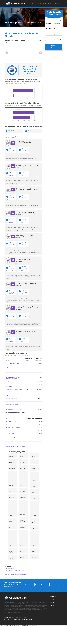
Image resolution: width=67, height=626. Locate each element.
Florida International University (24, 260)
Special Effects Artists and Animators (14, 409)
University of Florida (24, 235)
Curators (8, 374)
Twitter (52, 605)
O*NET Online (11, 572)
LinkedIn (52, 602)
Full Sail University (23, 142)
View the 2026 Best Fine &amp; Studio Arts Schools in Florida (30, 70)
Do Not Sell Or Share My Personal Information (14, 619)
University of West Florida (26, 331)
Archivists (8, 381)
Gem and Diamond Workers (12, 371)
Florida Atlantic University (26, 283)
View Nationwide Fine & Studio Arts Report (14, 564)
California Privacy (23, 617)
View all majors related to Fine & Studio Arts (15, 446)
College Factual (11, 568)
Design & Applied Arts (11, 421)
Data (10, 617)
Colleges (38, 3)
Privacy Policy (15, 617)
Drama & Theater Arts (11, 430)
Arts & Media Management (12, 437)
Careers (44, 3)
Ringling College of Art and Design (26, 308)
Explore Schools (41, 585)
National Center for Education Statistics (16, 570)
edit (6, 42)
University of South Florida (26, 189)
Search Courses (54, 47)
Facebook (52, 599)
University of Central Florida (27, 165)
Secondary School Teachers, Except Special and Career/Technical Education (14, 404)
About (49, 3)
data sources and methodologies (19, 574)
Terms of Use (29, 619)
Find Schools (57, 3)
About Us (6, 617)
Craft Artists (8, 367)
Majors (32, 3)
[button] (7, 53)
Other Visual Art (9, 443)
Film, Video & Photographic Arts (13, 427)
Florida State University (25, 212)
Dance (7, 440)
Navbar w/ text (17, 4)
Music (7, 424)
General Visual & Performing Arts (13, 433)
